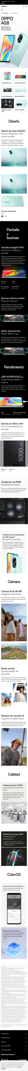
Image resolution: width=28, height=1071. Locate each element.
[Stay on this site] (26, 2)
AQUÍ (6, 1024)
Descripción (5, 13)
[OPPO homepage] (4, 6)
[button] (26, 6)
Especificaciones (14, 13)
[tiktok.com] (7, 1059)
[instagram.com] (4, 1059)
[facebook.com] (2, 1059)
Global (2, 3)
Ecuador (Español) (23, 1059)
